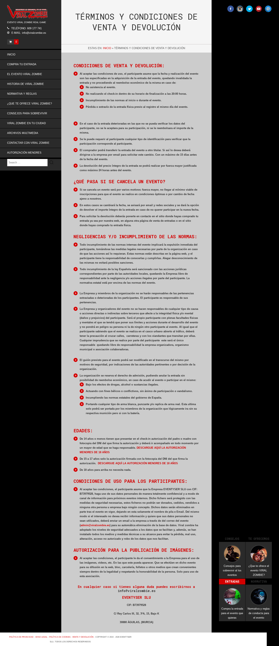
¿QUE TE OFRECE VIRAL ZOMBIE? (29, 103)
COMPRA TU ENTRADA (21, 64)
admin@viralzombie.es (95, 525)
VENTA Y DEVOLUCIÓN (83, 637)
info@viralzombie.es (136, 591)
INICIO (11, 54)
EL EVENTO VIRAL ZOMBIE (24, 74)
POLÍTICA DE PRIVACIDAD (21, 637)
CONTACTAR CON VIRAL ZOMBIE (28, 142)
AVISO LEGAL (41, 637)
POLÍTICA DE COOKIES (59, 637)
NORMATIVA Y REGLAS (22, 93)
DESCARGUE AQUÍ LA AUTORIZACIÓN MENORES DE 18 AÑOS (138, 463)
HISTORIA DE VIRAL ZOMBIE (25, 83)
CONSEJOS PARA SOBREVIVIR (27, 113)
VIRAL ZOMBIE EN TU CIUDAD (26, 123)
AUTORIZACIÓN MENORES (24, 152)
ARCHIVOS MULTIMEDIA (22, 133)
